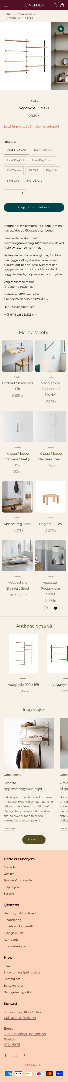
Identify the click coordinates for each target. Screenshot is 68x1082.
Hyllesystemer (27, 14)
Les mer (9, 828)
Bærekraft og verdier (18, 880)
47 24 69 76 (12, 1045)
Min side (9, 867)
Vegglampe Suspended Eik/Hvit (50, 389)
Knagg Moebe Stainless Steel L (50, 456)
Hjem (9, 14)
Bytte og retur (13, 985)
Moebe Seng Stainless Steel (17, 585)
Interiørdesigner (15, 946)
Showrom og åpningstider (22, 972)
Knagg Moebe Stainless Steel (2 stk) (17, 459)
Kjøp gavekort (13, 933)
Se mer (34, 839)
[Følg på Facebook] (6, 1055)
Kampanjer (12, 939)
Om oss (9, 874)
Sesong (9, 893)
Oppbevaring (12, 774)
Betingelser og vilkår (18, 992)
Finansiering (12, 920)
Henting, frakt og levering (21, 913)
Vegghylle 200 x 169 (23, 685)
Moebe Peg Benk (17, 524)
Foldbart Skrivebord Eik (17, 386)
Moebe (34, 101)
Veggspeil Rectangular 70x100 (50, 588)
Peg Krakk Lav (50, 524)
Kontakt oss (12, 979)
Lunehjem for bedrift (18, 926)
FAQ (7, 966)
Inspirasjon (11, 887)
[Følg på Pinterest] (25, 1055)
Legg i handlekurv (34, 207)
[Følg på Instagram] (15, 1055)
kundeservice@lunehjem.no (25, 1034)
